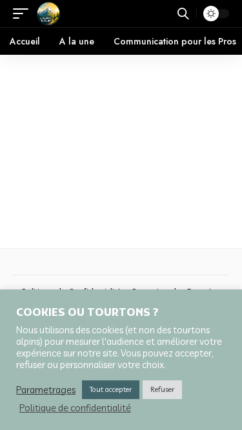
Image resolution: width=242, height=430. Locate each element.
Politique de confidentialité (75, 408)
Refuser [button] (162, 389)
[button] (24, 13)
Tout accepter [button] (111, 389)
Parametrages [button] (46, 390)
